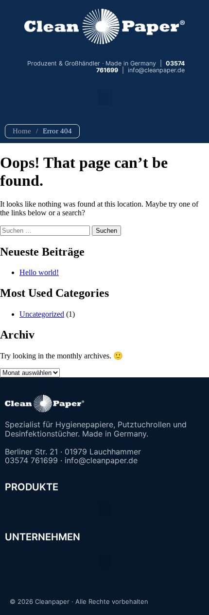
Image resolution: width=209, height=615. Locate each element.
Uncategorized (41, 314)
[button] (104, 98)
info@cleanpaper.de (156, 70)
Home (22, 131)
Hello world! (39, 272)
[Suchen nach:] (46, 230)
